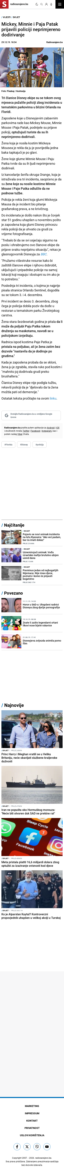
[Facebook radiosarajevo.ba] (17, 1146)
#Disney (24, 444)
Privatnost (32, 1128)
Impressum (32, 1113)
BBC (44, 254)
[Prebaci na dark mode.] (36, 4)
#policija (40, 444)
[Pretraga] (41, 4)
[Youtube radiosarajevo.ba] (46, 1146)
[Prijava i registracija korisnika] (46, 4)
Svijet (16, 17)
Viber (19, 434)
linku (53, 398)
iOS (57, 427)
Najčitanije (14, 525)
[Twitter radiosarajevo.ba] (27, 1146)
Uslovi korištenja (32, 1135)
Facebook (35, 430)
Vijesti (7, 17)
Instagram (47, 430)
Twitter (26, 430)
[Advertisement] (32, 484)
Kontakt (32, 1120)
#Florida (8, 444)
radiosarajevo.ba (43, 1157)
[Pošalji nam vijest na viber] (37, 1146)
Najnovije (14, 705)
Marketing (32, 1106)
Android (51, 427)
